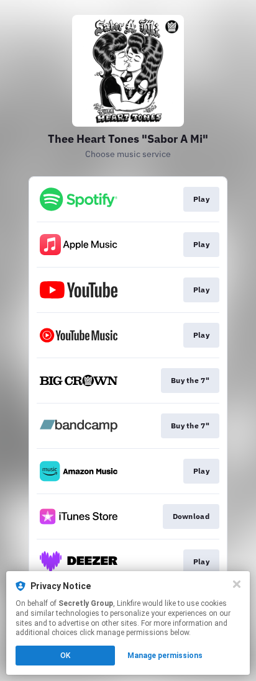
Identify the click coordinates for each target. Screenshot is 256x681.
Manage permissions (165, 655)
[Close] (237, 584)
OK (65, 655)
